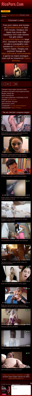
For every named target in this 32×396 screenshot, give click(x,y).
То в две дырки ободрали (18, 105)
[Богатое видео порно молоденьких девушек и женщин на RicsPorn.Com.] (12, 4)
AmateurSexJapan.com (13, 39)
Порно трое (7, 375)
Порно (13, 375)
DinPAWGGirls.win (15, 27)
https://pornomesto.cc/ (16, 378)
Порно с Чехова (16, 107)
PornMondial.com (21, 46)
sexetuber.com (21, 375)
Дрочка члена (12, 99)
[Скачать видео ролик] (16, 84)
